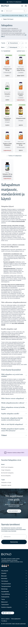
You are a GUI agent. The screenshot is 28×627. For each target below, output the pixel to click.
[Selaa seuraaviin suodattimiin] (26, 43)
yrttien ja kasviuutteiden (18, 221)
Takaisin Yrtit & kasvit (8, 19)
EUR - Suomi (7, 613)
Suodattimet (6, 51)
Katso (21, 15)
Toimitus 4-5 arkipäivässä (15, 1)
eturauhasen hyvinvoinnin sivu (9, 336)
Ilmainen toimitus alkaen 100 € (15, 452)
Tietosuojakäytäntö (16, 618)
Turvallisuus (4, 621)
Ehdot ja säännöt (5, 618)
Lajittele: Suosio (21, 51)
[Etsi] (25, 11)
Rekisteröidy (14, 542)
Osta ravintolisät (13, 511)
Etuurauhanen (14, 43)
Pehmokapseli (13, 47)
